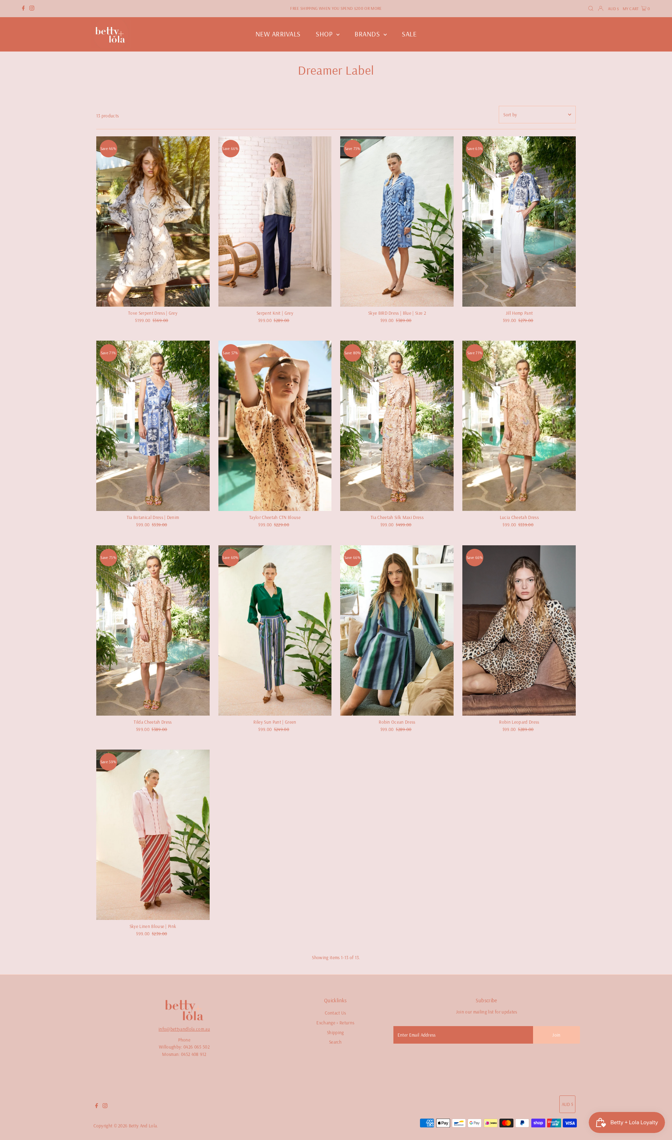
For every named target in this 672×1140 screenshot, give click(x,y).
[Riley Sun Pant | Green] (275, 630)
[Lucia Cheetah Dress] (519, 426)
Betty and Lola (143, 1125)
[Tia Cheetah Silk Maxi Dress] (397, 426)
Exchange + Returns (335, 1022)
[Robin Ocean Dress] (397, 630)
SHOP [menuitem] (325, 33)
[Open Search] (590, 8)
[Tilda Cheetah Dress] (153, 630)
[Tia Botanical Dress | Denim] (153, 426)
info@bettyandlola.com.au (184, 1029)
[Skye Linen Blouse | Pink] (153, 835)
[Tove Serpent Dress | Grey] (153, 221)
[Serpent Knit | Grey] (275, 221)
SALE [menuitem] (409, 33)
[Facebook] (23, 8)
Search (335, 1042)
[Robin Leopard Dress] (519, 630)
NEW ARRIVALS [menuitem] (278, 33)
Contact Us (335, 1013)
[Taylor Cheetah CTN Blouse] (275, 426)
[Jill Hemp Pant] (519, 221)
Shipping (335, 1032)
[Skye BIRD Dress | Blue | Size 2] (397, 221)
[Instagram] (32, 8)
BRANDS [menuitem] (368, 33)
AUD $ (613, 8)
